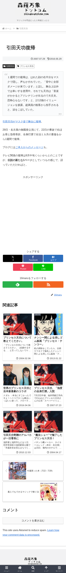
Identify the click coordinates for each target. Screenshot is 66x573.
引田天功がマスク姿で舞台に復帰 (22, 121)
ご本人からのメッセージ (29, 147)
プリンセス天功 (26, 66)
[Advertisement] (33, 213)
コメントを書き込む (33, 520)
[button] (59, 452)
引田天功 (10, 66)
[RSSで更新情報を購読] (48, 284)
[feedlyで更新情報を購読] (18, 284)
